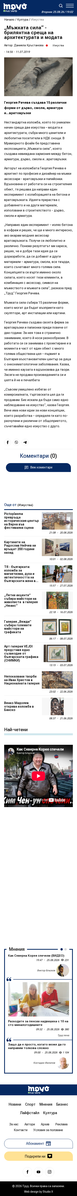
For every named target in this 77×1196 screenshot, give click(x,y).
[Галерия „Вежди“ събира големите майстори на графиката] (57, 627)
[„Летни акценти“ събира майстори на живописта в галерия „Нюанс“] (57, 600)
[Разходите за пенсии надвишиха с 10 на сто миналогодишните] (38, 999)
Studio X (48, 1191)
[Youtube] (38, 1172)
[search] (61, 6)
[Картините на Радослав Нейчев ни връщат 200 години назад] (57, 547)
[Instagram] (49, 1172)
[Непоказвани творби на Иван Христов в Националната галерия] (57, 680)
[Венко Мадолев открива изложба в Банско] (57, 706)
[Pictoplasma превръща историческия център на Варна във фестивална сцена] (57, 521)
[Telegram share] (25, 442)
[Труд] (38, 1090)
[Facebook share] (7, 442)
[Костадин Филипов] (62, 1063)
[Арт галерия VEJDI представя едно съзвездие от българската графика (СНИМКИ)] (57, 653)
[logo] (15, 7)
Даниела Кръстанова (28, 45)
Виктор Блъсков (46, 970)
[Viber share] (16, 442)
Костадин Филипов (44, 1062)
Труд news (63, 1035)
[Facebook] (27, 1172)
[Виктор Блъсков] (62, 970)
